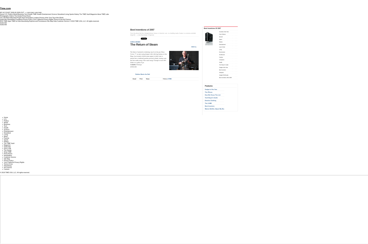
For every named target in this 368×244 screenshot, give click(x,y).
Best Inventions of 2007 (142, 29)
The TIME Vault (9, 143)
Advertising (25, 21)
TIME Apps (7, 21)
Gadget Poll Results (223, 75)
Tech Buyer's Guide (223, 64)
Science (6, 129)
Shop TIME (8, 152)
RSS (1, 21)
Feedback (19, 19)
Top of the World (57, 18)
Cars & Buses (135, 42)
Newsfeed (7, 133)
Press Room (8, 154)
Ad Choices (67, 19)
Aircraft (221, 36)
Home (6, 117)
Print (141, 79)
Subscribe (3, 19)
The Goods (7, 150)
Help (55, 21)
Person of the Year (45, 18)
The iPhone (208, 92)
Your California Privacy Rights (43, 19)
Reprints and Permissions (38, 21)
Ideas (6, 136)
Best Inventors (222, 69)
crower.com (133, 67)
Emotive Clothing (210, 100)
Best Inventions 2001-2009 (225, 77)
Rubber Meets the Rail (142, 74)
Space (220, 39)
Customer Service (63, 21)
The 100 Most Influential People (11, 18)
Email (134, 79)
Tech (5, 126)
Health (220, 62)
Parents (6, 138)
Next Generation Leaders (30, 18)
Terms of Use (58, 19)
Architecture (222, 54)
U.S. (5, 119)
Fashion (221, 57)
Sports (6, 140)
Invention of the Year (224, 31)
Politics (6, 121)
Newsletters (11, 19)
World (6, 122)
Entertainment (222, 44)
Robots (221, 41)
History (6, 141)
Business (7, 124)
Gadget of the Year (223, 67)
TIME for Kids (16, 21)
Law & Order (222, 47)
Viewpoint (221, 72)
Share (147, 79)
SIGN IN (13, 12)
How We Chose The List (213, 95)
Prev (191, 44)
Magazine (7, 145)
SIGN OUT (20, 12)
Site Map (50, 21)
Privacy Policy (28, 19)
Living (220, 49)
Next (196, 44)
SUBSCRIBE (30, 12)
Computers (221, 59)
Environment (222, 52)
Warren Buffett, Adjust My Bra (214, 109)
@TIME (169, 79)
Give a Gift (7, 148)
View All (194, 47)
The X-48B (208, 103)
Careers (6, 169)
